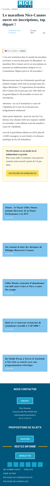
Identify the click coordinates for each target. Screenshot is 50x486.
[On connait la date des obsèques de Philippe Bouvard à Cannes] (25, 233)
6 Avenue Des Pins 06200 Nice (25, 412)
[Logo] (25, 4)
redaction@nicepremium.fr (25, 415)
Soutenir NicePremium (22, 173)
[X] (33, 38)
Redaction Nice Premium (14, 32)
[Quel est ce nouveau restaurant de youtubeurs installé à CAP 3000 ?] (25, 308)
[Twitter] (15, 464)
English (22, 51)
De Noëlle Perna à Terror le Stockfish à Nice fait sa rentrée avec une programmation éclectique (25, 361)
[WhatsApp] (39, 38)
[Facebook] (27, 38)
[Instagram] (22, 464)
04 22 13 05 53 (25, 418)
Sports (15, 9)
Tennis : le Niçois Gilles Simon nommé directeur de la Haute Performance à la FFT (21, 210)
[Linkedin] (44, 38)
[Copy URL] (21, 38)
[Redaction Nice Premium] (5, 31)
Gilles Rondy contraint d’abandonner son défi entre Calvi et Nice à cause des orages (25, 286)
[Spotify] (34, 464)
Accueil (6, 9)
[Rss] (40, 464)
